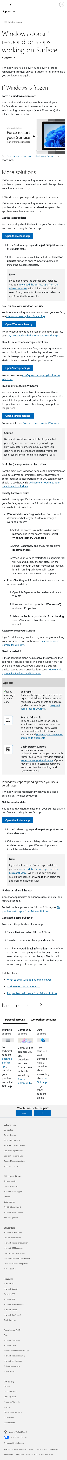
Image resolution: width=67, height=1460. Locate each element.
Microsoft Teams (10, 1309)
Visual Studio (9, 1371)
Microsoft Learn (10, 1345)
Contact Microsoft (20, 1449)
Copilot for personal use (13, 1156)
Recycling (20, 1454)
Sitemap (7, 1449)
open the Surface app (7, 1062)
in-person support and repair (37, 760)
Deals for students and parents (16, 1263)
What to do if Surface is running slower (29, 979)
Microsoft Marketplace (13, 1361)
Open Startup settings (17, 368)
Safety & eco (9, 1454)
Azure (6, 1335)
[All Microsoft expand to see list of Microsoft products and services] (4, 4)
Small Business (10, 1320)
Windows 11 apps (11, 1166)
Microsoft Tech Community (14, 1356)
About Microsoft (10, 1391)
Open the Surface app (17, 235)
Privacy (31, 1449)
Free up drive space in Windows (41, 423)
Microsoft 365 (9, 1299)
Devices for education (12, 1237)
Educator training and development (18, 1258)
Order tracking (9, 1202)
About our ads (31, 1454)
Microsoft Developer (12, 1340)
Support (7, 11)
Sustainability (9, 1422)
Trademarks (53, 1449)
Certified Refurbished (12, 1207)
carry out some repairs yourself (40, 706)
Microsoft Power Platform (14, 1304)
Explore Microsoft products (14, 1161)
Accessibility (9, 1417)
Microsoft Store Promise (13, 1212)
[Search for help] (11, 4)
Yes (24, 1113)
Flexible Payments (11, 1217)
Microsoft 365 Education (13, 1248)
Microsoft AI (8, 1283)
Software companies (12, 1366)
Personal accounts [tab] (15, 1019)
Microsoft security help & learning (25, 316)
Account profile (10, 1181)
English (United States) (18, 1432)
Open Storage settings (17, 415)
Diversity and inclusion (13, 1412)
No (42, 1113)
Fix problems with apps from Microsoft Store (32, 993)
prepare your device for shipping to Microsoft (42, 736)
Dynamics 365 (9, 1294)
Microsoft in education (13, 1232)
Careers (7, 1386)
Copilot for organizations (13, 1150)
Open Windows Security (19, 324)
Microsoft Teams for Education (16, 1243)
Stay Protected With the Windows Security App (32, 335)
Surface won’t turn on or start (23, 986)
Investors (7, 1407)
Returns (7, 1196)
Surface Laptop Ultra (12, 1140)
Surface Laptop (10, 1135)
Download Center (11, 1186)
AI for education (10, 1269)
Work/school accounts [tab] (43, 1019)
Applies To (9, 57)
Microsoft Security (11, 1289)
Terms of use (41, 1449)
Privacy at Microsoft (12, 1402)
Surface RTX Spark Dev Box (14, 1145)
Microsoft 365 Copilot (12, 1315)
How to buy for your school (14, 1253)
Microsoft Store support (13, 1191)
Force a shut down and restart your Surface (31, 156)
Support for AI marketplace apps (16, 1350)
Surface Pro (8, 1130)
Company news (10, 1396)
